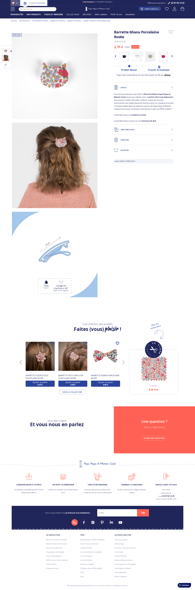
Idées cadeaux (101, 14)
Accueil (14, 21)
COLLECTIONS (72, 14)
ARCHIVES (87, 14)
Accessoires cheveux (40, 21)
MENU (13, 10)
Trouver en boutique (159, 69)
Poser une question (154, 438)
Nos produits (24, 21)
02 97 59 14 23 (168, 496)
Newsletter (130, 14)
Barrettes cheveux (58, 21)
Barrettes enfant (74, 21)
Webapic (125, 585)
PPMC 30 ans (116, 14)
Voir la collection (72, 392)
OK (143, 512)
